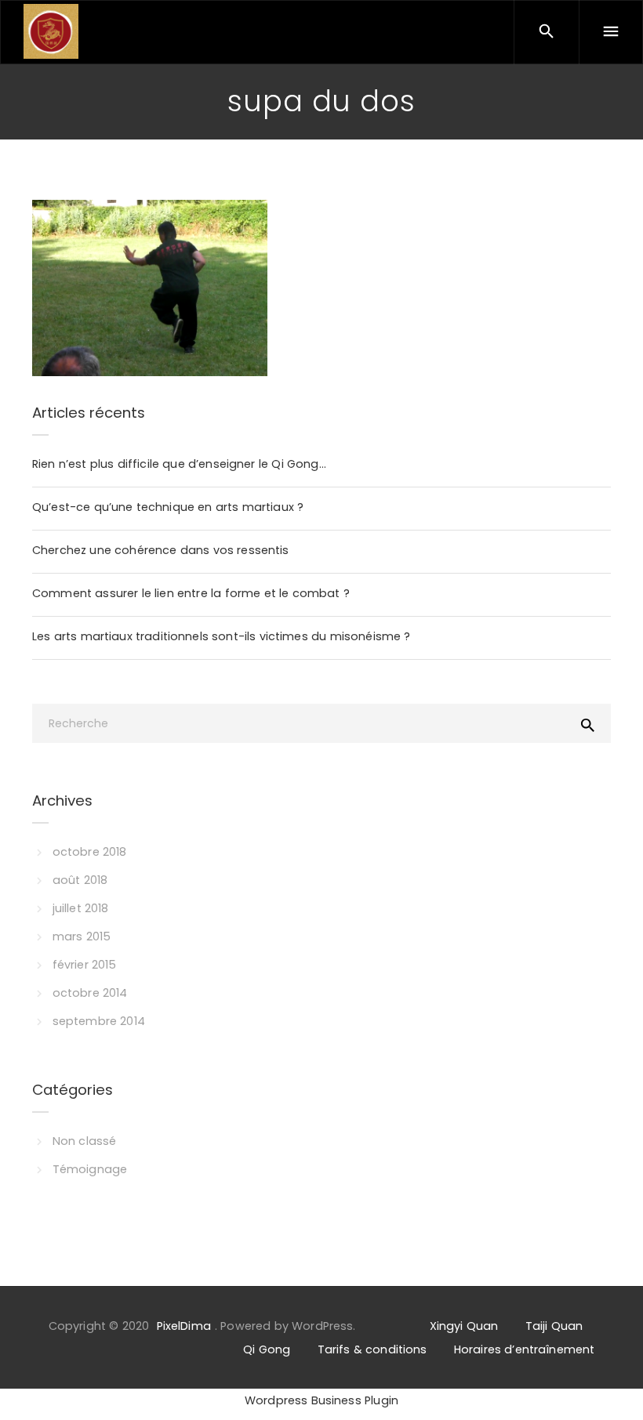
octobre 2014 (90, 993)
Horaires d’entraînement (524, 1349)
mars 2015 (82, 936)
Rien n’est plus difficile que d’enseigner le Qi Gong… (179, 464)
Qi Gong (266, 1349)
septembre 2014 (99, 1021)
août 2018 (80, 880)
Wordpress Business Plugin (321, 1400)
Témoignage (90, 1169)
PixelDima (184, 1326)
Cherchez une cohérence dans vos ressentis (160, 550)
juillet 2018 (81, 908)
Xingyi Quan (464, 1326)
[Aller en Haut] (614, 1385)
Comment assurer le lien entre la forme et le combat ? (191, 593)
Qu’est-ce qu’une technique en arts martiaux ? (167, 507)
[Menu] (611, 32)
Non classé (84, 1141)
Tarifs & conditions (372, 1349)
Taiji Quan (554, 1326)
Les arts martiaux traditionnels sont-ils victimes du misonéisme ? (221, 636)
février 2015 (85, 965)
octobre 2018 (90, 852)
